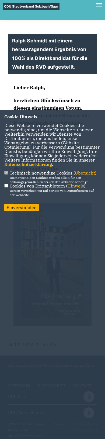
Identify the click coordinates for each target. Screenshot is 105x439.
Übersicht (85, 173)
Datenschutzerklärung (28, 164)
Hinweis (75, 186)
